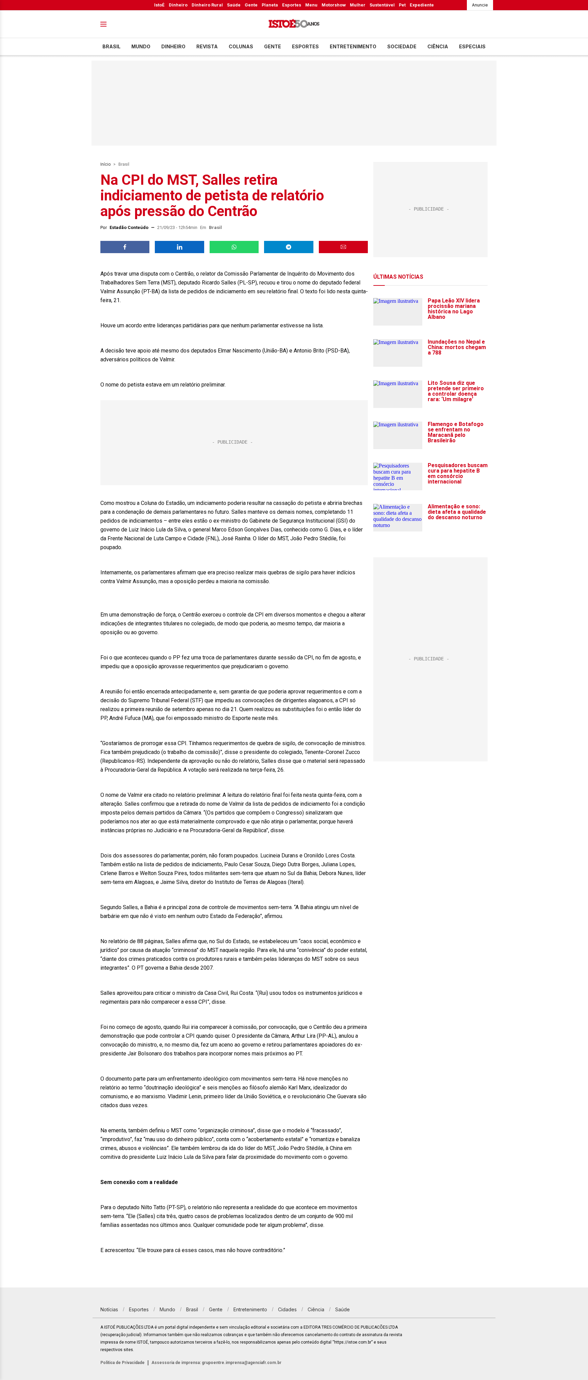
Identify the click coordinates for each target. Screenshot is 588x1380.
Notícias (109, 1309)
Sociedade (401, 46)
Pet (402, 4)
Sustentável (382, 4)
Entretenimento (353, 46)
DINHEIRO (173, 46)
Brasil (111, 46)
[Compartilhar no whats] (234, 247)
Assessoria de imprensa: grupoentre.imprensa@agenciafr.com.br (216, 1362)
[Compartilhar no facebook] (124, 247)
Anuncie (480, 4)
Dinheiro (178, 4)
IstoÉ (159, 4)
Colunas (241, 46)
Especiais (472, 46)
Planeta (270, 4)
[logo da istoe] (294, 24)
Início (105, 164)
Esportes (291, 4)
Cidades (287, 1309)
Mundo (140, 46)
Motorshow (334, 4)
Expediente (422, 4)
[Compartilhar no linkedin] (179, 247)
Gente (251, 4)
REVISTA (207, 46)
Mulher (357, 4)
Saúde (234, 4)
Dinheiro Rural (207, 4)
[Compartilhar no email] (343, 247)
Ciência (437, 46)
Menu (311, 4)
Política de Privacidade (122, 1362)
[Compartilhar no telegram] (288, 247)
